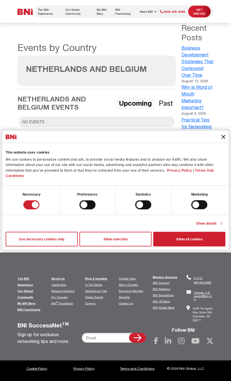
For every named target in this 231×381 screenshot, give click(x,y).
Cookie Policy (36, 368)
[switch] (87, 204)
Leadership (58, 284)
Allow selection (115, 239)
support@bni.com (203, 296)
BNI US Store (161, 301)
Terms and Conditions (137, 368)
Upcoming (135, 103)
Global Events (94, 297)
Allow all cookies (189, 239)
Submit (137, 338)
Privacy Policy (179, 170)
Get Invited (199, 11)
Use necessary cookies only (42, 239)
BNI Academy (161, 289)
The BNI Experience (45, 11)
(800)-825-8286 (174, 11)
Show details (206, 223)
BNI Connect (161, 282)
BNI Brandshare (163, 295)
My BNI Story (101, 11)
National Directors (63, 291)
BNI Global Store (164, 307)
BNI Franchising (123, 11)
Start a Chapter (128, 284)
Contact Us (126, 303)
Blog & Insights (96, 278)
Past (166, 103)
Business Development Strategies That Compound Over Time (197, 61)
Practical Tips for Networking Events (196, 126)
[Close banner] (223, 137)
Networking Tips (96, 291)
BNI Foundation (62, 303)
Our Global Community (73, 11)
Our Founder (59, 297)
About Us (58, 278)
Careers (90, 303)
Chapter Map (127, 278)
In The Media (93, 284)
